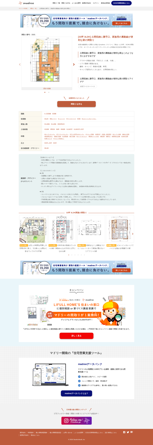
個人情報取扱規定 (55, 432)
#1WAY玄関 (124, 136)
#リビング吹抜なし (58, 138)
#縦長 (57, 129)
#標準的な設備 (116, 136)
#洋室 (78, 119)
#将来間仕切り (48, 136)
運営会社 (23, 432)
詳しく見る (76, 336)
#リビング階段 (90, 134)
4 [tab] (78, 255)
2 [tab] (72, 255)
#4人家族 (53, 124)
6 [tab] (84, 255)
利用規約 (31, 432)
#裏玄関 (102, 136)
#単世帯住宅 (61, 124)
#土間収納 (65, 136)
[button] (74, 64)
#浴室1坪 (97, 134)
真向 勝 (46, 148)
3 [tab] (75, 255)
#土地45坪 (69, 129)
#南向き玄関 (125, 134)
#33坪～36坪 (48, 143)
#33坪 (55, 143)
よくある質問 (76, 3)
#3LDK (46, 119)
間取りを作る (66, 3)
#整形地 (52, 129)
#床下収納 (72, 136)
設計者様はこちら (111, 432)
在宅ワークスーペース (87, 86)
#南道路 (63, 129)
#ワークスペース (71, 119)
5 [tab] (81, 255)
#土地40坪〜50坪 (79, 129)
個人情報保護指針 (41, 432)
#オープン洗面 (117, 134)
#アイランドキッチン (62, 134)
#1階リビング (48, 138)
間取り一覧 (56, 3)
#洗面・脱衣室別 (106, 134)
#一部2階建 (47, 113)
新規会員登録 (105, 3)
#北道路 (46, 129)
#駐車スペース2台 (94, 136)
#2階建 (54, 113)
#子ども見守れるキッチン (77, 134)
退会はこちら (35, 435)
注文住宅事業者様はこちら (121, 3)
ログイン (96, 3)
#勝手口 (108, 136)
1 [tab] (69, 255)
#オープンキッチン (49, 134)
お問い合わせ (67, 432)
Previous (20, 234)
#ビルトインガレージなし (89, 119)
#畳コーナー (53, 119)
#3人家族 (47, 124)
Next (133, 234)
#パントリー (61, 119)
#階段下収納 (57, 136)
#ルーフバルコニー (81, 136)
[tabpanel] (33, 234)
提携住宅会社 (86, 3)
